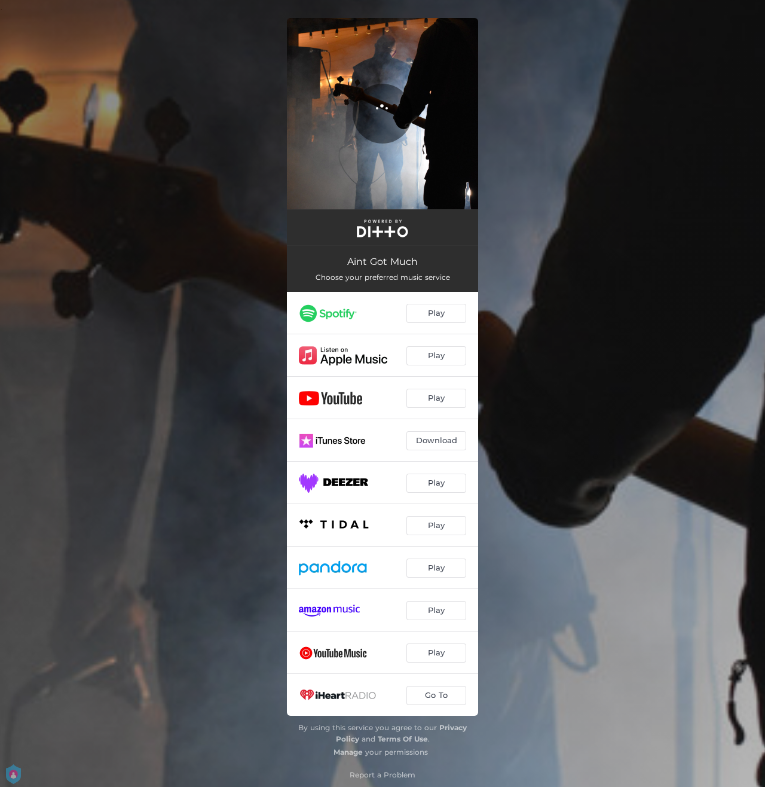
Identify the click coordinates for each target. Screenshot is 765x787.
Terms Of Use (403, 738)
